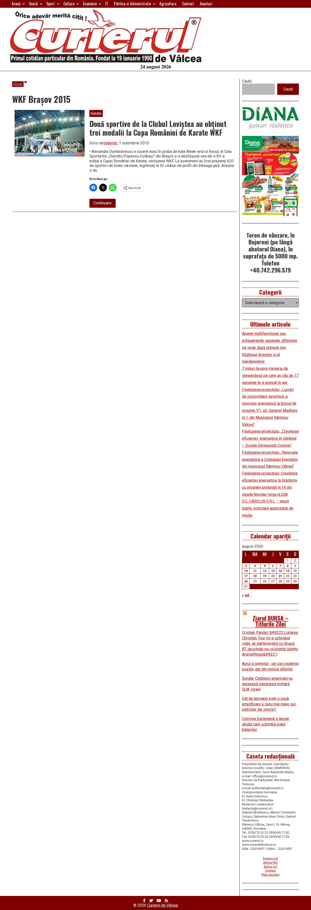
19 (264, 576)
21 (280, 576)
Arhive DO (270, 867)
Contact (188, 4)
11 (255, 571)
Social (33, 4)
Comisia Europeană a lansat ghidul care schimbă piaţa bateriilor (265, 724)
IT (106, 4)
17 (246, 576)
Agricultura (167, 4)
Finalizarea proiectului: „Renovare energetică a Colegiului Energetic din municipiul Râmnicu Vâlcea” (270, 459)
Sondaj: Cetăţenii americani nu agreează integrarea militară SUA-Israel (267, 684)
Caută (247, 81)
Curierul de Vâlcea (162, 905)
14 (280, 571)
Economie (90, 4)
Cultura (68, 4)
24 (246, 581)
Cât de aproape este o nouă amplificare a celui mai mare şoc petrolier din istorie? (269, 704)
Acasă (16, 4)
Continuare (105, 204)
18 (255, 576)
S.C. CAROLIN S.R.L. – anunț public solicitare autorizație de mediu (267, 508)
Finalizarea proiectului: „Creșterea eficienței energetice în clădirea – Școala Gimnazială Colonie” (270, 438)
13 (273, 571)
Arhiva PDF (270, 862)
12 (264, 571)
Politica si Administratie (132, 4)
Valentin (110, 143)
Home (17, 84)
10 (246, 571)
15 (287, 571)
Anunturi (206, 4)
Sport (50, 4)
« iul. (246, 595)
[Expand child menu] (23, 3)
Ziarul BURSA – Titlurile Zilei (270, 620)
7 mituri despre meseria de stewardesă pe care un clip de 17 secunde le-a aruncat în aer (270, 375)
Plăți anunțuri (270, 875)
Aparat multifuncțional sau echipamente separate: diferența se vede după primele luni (269, 340)
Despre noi (270, 858)
